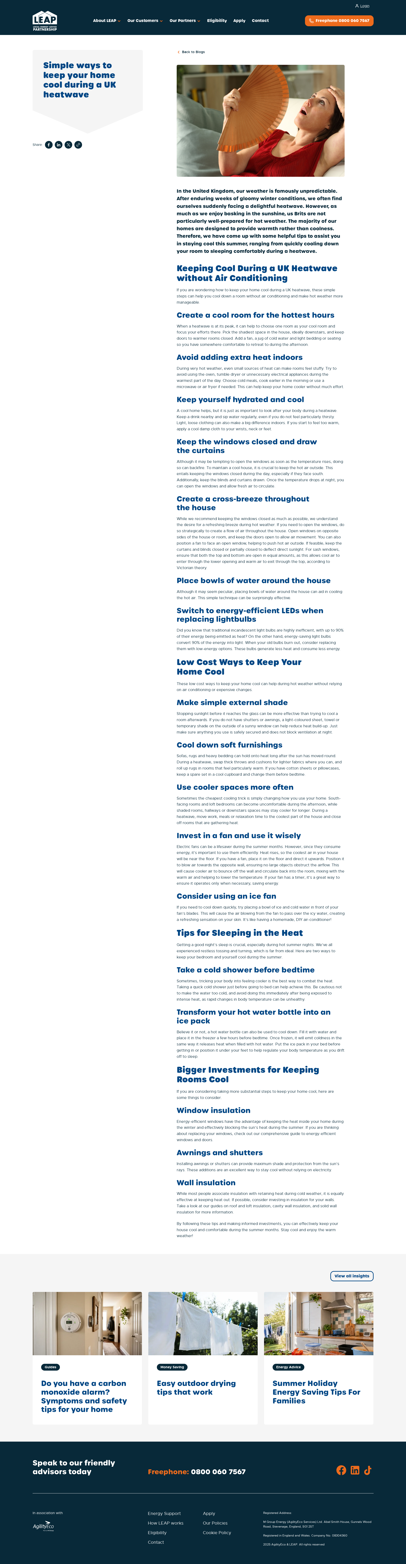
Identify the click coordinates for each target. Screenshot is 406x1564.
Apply (239, 20)
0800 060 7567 (218, 1471)
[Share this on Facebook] (49, 145)
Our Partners (183, 20)
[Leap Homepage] (45, 21)
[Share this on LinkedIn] (58, 145)
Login (364, 6)
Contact (260, 20)
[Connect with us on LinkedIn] (355, 1471)
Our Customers (143, 20)
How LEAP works (165, 1523)
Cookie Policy (217, 1532)
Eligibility (217, 20)
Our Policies (215, 1523)
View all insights (352, 1276)
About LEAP (105, 20)
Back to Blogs (193, 52)
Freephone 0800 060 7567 (342, 20)
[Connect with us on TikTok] (369, 1470)
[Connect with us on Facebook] (341, 1470)
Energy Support (164, 1513)
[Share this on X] (68, 145)
